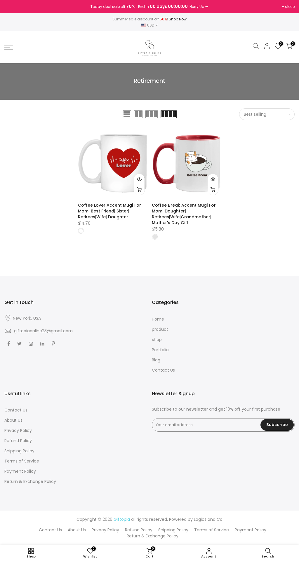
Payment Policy (20, 471)
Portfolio (160, 350)
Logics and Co (208, 519)
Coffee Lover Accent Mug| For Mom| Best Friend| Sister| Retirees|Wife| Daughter (109, 211)
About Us (13, 420)
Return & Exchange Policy (30, 481)
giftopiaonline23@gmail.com (43, 331)
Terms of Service (21, 461)
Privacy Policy (18, 430)
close (12, 6)
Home (158, 319)
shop (157, 339)
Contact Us (163, 370)
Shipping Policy (19, 451)
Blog (156, 360)
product (160, 329)
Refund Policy (18, 441)
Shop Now (178, 19)
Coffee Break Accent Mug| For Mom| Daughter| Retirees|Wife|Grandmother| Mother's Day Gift (184, 214)
